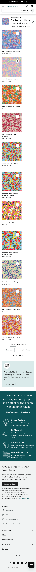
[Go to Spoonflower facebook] (14, 563)
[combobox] (25, 10)
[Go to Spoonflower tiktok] (26, 563)
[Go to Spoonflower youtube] (22, 563)
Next (29, 350)
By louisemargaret (6, 53)
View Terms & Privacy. (24, 498)
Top (18, 556)
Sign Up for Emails (10, 484)
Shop (17, 535)
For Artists (17, 544)
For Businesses (17, 540)
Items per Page (21, 344)
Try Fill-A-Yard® (10, 384)
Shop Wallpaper (12, 412)
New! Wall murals (18, 2)
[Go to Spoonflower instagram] (10, 563)
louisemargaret (25, 26)
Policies (17, 549)
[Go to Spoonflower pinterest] (18, 563)
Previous (8, 350)
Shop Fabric (25, 412)
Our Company (17, 530)
